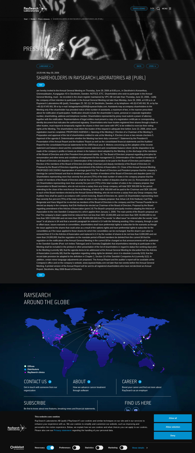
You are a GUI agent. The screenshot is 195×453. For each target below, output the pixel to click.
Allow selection (173, 427)
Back (139, 66)
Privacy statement (63, 430)
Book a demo (139, 8)
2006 (151, 66)
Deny (172, 435)
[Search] (158, 10)
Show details (138, 448)
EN (152, 8)
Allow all (173, 418)
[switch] (76, 448)
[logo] (35, 8)
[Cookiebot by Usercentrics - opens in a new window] (17, 448)
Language (44, 66)
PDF (40, 85)
